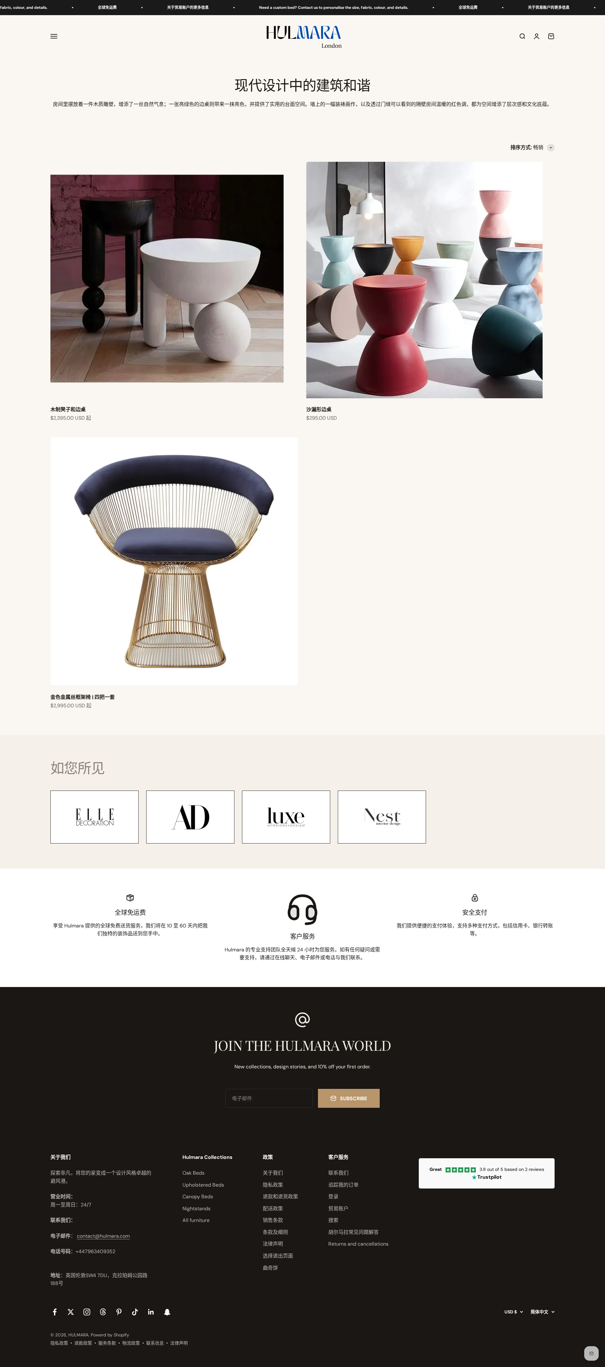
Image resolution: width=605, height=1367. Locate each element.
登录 (333, 1196)
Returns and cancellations (358, 1244)
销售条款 (273, 1220)
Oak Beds (193, 1173)
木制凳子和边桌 (68, 409)
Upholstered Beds (203, 1185)
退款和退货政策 (280, 1196)
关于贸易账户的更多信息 (156, 7)
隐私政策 (273, 1185)
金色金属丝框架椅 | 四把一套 (82, 697)
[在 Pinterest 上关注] (119, 1312)
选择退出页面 (278, 1256)
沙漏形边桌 (318, 409)
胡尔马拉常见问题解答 (353, 1232)
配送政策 (273, 1208)
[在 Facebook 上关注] (54, 1312)
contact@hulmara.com (103, 1236)
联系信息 (155, 1343)
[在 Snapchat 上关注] (167, 1312)
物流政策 (131, 1343)
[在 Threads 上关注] (103, 1312)
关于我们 (273, 1173)
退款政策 (83, 1343)
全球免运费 (75, 7)
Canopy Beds (197, 1196)
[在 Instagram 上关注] (87, 1312)
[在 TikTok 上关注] (135, 1312)
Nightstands (196, 1208)
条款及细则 (275, 1232)
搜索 (333, 1220)
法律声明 (273, 1244)
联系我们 (338, 1173)
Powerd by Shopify (110, 1335)
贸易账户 (338, 1208)
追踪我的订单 (343, 1185)
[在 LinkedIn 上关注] (151, 1312)
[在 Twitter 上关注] (70, 1312)
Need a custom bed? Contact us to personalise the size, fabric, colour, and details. (301, 7)
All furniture (196, 1220)
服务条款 (107, 1343)
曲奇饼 (270, 1268)
